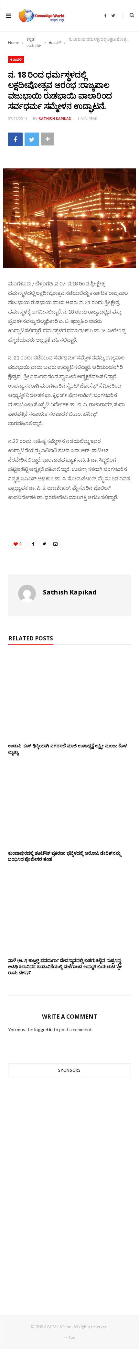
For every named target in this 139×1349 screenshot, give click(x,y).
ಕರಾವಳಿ (16, 59)
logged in (43, 1029)
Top (71, 1337)
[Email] (55, 544)
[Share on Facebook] (15, 139)
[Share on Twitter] (32, 139)
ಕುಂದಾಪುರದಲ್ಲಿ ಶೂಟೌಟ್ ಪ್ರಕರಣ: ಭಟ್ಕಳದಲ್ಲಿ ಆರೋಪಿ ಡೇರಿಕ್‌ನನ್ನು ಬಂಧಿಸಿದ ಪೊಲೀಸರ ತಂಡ (64, 856)
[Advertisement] (69, 1184)
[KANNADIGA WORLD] (41, 15)
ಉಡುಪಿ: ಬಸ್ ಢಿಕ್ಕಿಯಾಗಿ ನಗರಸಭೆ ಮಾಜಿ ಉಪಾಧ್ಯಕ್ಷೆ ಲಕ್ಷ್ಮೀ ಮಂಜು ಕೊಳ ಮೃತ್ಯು (67, 749)
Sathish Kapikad (55, 118)
